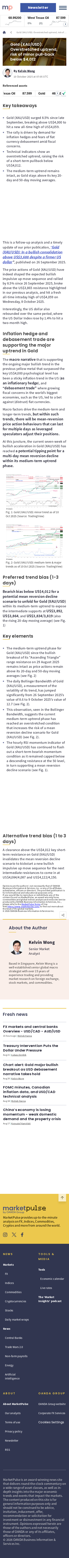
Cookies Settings (51, 1422)
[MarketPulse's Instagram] (5, 1235)
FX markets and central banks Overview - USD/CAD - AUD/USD (31, 1029)
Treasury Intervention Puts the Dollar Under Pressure (30, 1048)
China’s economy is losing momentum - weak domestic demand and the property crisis (32, 1114)
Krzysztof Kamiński (21, 1123)
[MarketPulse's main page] (6, 32)
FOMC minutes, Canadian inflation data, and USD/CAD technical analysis (29, 1092)
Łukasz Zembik (18, 1054)
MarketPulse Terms (30, 904)
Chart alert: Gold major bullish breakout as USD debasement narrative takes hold (30, 1069)
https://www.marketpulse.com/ (23, 906)
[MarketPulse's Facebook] (22, 1235)
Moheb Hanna (25, 1035)
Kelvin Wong (26, 70)
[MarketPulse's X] (14, 1235)
